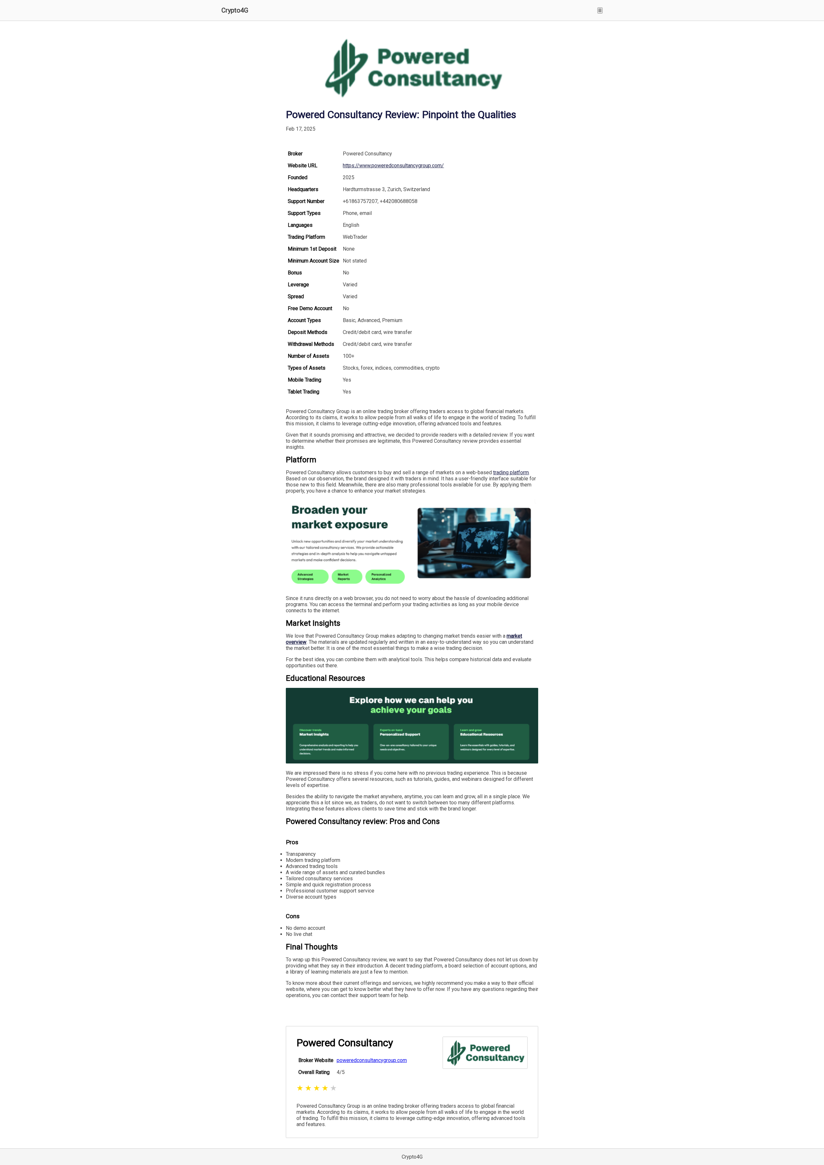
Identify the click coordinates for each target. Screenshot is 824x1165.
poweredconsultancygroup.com (372, 1060)
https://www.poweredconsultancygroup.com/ (393, 165)
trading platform (511, 472)
